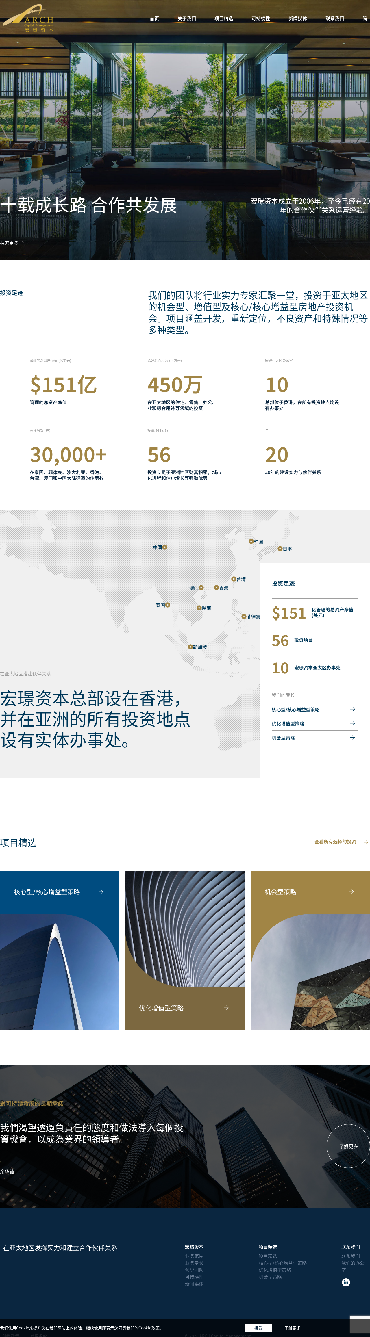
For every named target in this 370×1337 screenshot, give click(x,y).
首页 (154, 18)
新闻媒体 (297, 18)
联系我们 (334, 18)
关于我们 (186, 18)
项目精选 (223, 18)
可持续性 (260, 18)
